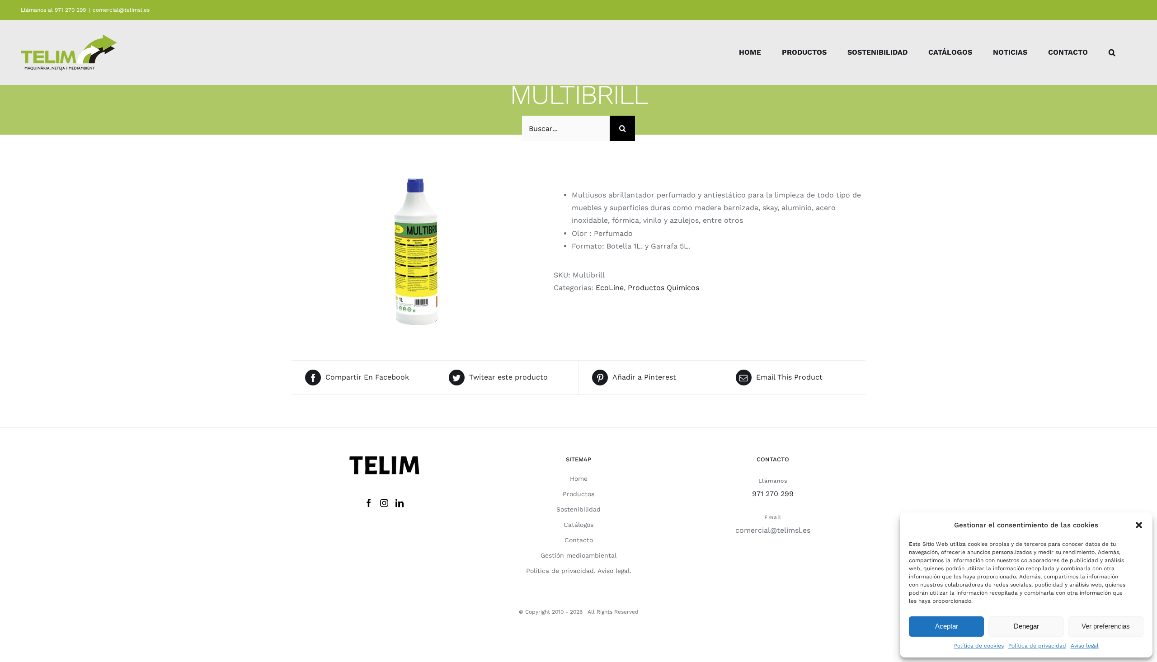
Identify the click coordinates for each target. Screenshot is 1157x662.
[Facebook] (369, 503)
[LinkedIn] (399, 503)
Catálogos (578, 524)
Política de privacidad (1037, 646)
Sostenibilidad (578, 509)
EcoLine (610, 287)
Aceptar (946, 626)
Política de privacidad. (561, 570)
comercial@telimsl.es (121, 10)
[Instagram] (384, 503)
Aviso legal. (614, 570)
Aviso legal (1085, 646)
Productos (578, 494)
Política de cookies (979, 646)
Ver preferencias (1106, 626)
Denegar (1026, 626)
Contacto (578, 540)
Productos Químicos (663, 287)
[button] (1138, 525)
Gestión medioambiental (578, 555)
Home (579, 478)
